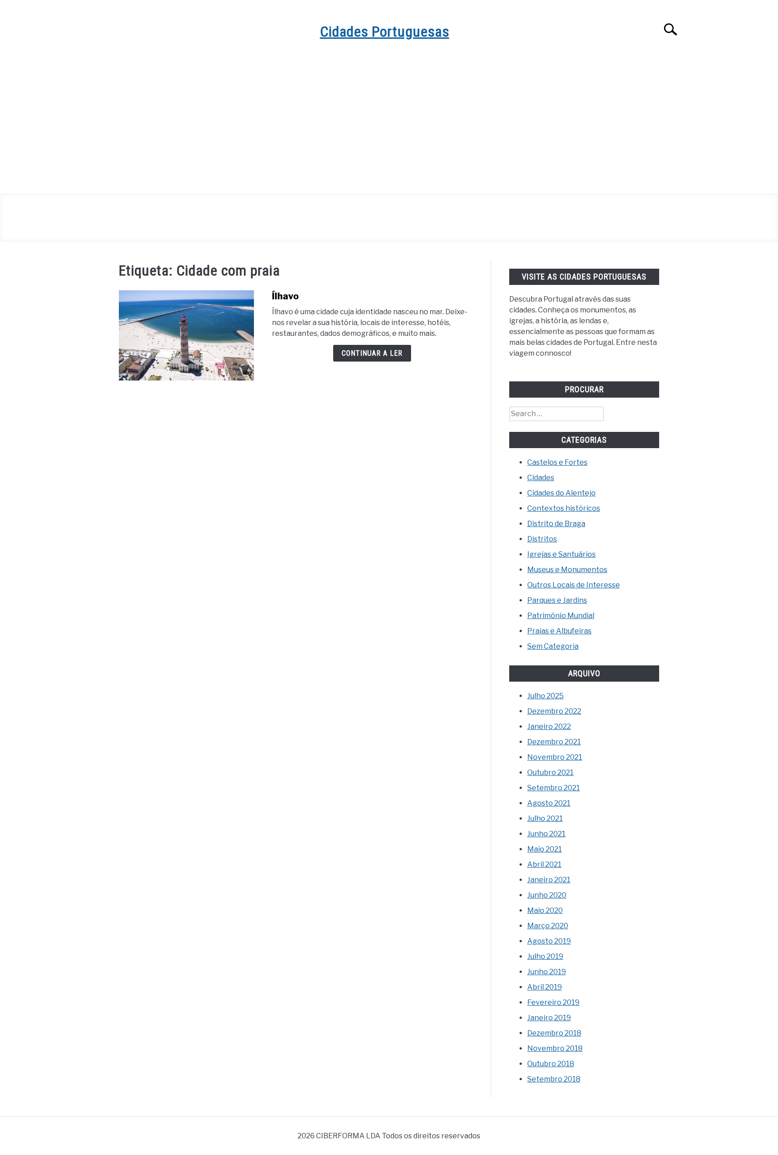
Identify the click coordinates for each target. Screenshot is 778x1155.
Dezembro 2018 (554, 1033)
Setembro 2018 (553, 1079)
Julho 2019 (545, 956)
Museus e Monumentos (567, 569)
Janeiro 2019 (549, 1017)
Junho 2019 (546, 971)
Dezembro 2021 (554, 742)
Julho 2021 (545, 818)
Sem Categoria (553, 646)
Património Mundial (560, 615)
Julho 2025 (545, 696)
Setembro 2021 (553, 788)
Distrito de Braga (556, 523)
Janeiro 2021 (548, 879)
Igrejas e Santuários (561, 554)
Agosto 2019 (549, 941)
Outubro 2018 (550, 1063)
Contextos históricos (563, 508)
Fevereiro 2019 (553, 1002)
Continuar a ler (372, 353)
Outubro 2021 (550, 772)
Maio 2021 (544, 849)
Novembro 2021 (554, 757)
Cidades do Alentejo (561, 493)
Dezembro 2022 (554, 711)
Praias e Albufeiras (559, 631)
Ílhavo (285, 296)
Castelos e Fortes (557, 462)
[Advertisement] (389, 126)
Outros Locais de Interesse (573, 585)
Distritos (542, 539)
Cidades (540, 477)
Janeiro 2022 (549, 726)
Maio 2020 (545, 910)
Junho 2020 (546, 895)
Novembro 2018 (555, 1048)
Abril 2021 (544, 864)
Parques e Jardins (557, 600)
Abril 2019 (544, 987)
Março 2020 (547, 925)
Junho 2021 (546, 834)
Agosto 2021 (548, 803)
